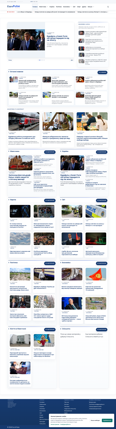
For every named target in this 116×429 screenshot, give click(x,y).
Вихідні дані (92, 402)
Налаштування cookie (95, 406)
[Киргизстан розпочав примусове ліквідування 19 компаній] (96, 274)
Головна (35, 7)
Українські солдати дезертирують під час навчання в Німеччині (95, 184)
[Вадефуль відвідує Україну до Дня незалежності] (26, 40)
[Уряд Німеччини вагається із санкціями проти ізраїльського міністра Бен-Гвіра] (81, 41)
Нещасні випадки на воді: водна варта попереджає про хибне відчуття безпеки (44, 354)
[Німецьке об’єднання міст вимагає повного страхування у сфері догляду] (58, 121)
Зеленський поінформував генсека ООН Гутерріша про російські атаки (27, 82)
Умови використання (95, 408)
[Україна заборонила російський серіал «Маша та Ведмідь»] (80, 79)
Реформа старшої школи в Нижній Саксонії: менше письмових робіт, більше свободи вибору (92, 138)
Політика (59, 7)
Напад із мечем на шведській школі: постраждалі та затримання (48, 12)
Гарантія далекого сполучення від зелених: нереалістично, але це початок (44, 173)
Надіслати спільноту (70, 408)
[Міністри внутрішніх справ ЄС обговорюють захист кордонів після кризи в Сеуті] (44, 211)
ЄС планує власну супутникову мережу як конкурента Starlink (18, 225)
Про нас (66, 402)
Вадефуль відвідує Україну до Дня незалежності (44, 287)
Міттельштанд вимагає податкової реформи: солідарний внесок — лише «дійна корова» (71, 318)
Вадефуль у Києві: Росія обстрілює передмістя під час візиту (70, 177)
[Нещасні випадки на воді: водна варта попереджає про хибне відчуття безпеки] (44, 340)
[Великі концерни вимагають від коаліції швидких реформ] (72, 274)
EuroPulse (13, 7)
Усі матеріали (49, 152)
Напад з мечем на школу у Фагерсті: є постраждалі (86, 12)
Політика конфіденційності (96, 404)
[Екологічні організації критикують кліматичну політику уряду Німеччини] (20, 274)
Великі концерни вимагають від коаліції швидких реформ (72, 287)
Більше (90, 7)
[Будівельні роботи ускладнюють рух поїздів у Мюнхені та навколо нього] (23, 121)
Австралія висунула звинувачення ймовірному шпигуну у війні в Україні (95, 253)
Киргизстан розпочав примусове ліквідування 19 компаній (94, 288)
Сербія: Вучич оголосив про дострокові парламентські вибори (95, 48)
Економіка (66, 7)
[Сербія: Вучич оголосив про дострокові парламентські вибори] (81, 48)
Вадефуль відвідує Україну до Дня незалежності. (58, 39)
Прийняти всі (107, 420)
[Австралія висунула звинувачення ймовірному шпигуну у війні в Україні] (96, 239)
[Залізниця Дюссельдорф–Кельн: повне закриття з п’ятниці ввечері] (80, 95)
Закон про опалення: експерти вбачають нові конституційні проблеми (60, 82)
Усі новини (102, 72)
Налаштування (55, 424)
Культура (42, 421)
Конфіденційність (65, 424)
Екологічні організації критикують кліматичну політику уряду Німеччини (19, 288)
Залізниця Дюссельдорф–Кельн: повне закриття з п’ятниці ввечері (93, 97)
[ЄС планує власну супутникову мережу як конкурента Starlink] (20, 211)
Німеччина (42, 7)
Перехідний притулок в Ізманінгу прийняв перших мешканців (19, 354)
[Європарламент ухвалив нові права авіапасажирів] (20, 239)
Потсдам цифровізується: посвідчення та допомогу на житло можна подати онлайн (20, 382)
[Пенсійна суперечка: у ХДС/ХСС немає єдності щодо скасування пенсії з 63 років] (81, 61)
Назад (10, 60)
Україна (51, 7)
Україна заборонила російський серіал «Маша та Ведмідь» (95, 81)
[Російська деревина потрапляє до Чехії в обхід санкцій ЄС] (44, 239)
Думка (84, 7)
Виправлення (68, 411)
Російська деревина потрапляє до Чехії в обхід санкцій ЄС (43, 253)
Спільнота (42, 423)
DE (34, 1)
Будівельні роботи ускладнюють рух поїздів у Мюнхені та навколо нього (21, 137)
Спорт (79, 7)
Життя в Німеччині (15, 349)
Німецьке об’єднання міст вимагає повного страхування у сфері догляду (56, 137)
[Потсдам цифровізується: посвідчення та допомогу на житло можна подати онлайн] (20, 368)
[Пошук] (108, 6)
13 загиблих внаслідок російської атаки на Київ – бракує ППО (94, 54)
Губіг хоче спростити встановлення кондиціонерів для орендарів (43, 185)
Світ (74, 7)
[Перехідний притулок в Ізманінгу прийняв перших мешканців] (20, 340)
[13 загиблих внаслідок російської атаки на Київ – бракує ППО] (81, 55)
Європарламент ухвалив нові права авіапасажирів (20, 252)
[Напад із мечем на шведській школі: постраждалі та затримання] (13, 95)
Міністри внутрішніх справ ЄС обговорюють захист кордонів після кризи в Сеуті (44, 225)
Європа (12, 220)
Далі (72, 60)
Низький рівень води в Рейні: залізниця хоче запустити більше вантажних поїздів (96, 317)
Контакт (66, 404)
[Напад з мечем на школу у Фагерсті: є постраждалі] (47, 95)
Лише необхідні (95, 420)
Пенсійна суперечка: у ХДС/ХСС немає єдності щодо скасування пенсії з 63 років (96, 61)
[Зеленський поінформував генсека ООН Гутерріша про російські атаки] (13, 79)
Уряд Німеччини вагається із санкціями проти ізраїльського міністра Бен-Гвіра (94, 41)
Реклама (66, 406)
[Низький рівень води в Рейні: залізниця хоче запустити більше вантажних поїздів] (96, 303)
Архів (65, 413)
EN (36, 1)
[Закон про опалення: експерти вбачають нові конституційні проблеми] (47, 79)
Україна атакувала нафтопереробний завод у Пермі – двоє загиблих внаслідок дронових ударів (95, 33)
